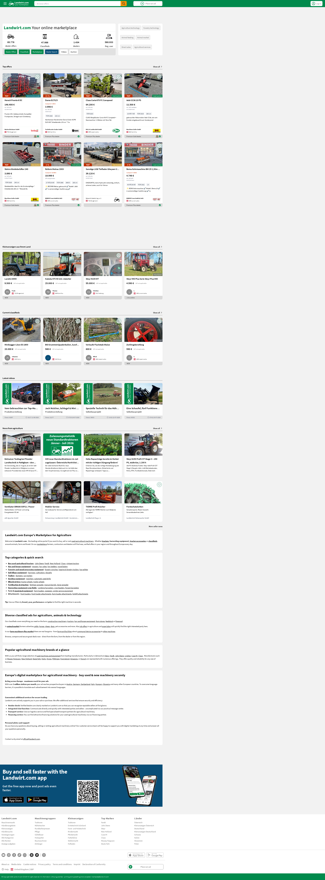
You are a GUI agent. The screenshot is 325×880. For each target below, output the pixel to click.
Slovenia (106, 684)
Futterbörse (72, 837)
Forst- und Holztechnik (77, 828)
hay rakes (43, 566)
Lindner (128, 655)
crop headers (59, 587)
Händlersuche (7, 831)
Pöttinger (56, 658)
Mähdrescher (40, 825)
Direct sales (126, 47)
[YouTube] (3, 855)
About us (5, 864)
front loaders (26, 594)
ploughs (48, 572)
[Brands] (37, 855)
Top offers (7, 66)
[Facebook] (14, 855)
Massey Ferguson (14, 658)
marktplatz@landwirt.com (100, 877)
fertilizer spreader (36, 584)
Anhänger (38, 843)
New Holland (55, 563)
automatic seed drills (42, 578)
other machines (109, 631)
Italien (136, 837)
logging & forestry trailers (69, 569)
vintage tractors (72, 563)
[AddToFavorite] (37, 76)
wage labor (106, 626)
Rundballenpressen (42, 828)
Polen (136, 843)
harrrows (31, 572)
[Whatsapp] (25, 855)
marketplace (42, 544)
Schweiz (137, 834)
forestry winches (51, 569)
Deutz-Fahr (105, 843)
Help (7, 869)
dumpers (19, 575)
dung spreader (62, 584)
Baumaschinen (41, 840)
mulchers (29, 578)
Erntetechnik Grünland (77, 825)
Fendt (47, 563)
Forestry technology (151, 28)
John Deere (39, 563)
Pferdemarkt (73, 834)
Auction (74, 51)
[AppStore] (13, 800)
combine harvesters (45, 587)
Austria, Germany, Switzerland (78, 684)
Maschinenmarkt (8, 822)
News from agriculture (13, 428)
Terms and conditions (62, 864)
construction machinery (57, 621)
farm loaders (39, 590)
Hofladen (71, 843)
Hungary (98, 684)
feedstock (109, 621)
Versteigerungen (8, 834)
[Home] (19, 4)
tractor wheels (26, 581)
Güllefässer (39, 834)
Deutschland (139, 828)
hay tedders (52, 566)
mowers (35, 566)
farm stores (100, 621)
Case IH (134, 655)
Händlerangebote (8, 825)
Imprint (77, 864)
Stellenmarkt (73, 840)
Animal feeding (127, 37)
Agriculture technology (131, 28)
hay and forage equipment (84, 621)
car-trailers (27, 575)
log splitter (83, 569)
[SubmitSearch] (124, 3)
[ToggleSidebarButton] (5, 4)
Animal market (143, 37)
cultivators (40, 572)
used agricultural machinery (82, 541)
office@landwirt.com (31, 739)
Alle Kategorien (8, 837)
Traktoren (38, 822)
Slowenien (138, 840)
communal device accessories (89, 631)
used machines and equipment (49, 655)
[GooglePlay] (37, 800)
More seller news (155, 526)
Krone (49, 658)
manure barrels (50, 584)
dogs (52, 626)
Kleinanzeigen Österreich (144, 825)
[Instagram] (9, 855)
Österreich (138, 822)
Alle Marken (6, 840)
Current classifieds (11, 312)
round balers (63, 566)
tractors (70, 621)
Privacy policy (44, 864)
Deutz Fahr (37, 658)
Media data (16, 864)
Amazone (74, 658)
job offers (83, 626)
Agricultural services (142, 47)
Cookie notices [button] (29, 864)
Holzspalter (39, 837)
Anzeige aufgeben (8, 843)
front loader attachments (41, 594)
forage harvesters (72, 587)
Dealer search (51, 51)
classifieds (24, 51)
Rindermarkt (73, 831)
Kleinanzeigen (7, 828)
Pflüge (37, 831)
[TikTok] (19, 855)
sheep (47, 626)
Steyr (107, 655)
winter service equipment (63, 590)
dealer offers (11, 51)
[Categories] (32, 855)
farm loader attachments (62, 594)
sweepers (48, 590)
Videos (64, 51)
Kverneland (64, 658)
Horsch (83, 658)
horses (41, 626)
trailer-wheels (38, 581)
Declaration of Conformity (93, 864)
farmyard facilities (64, 631)
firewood (119, 621)
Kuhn (44, 658)
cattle (36, 626)
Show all (156, 66)
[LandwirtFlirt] (44, 855)
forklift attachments (80, 594)
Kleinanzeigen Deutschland (145, 831)
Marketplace (37, 51)
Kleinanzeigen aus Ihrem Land (17, 246)
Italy (93, 684)
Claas (63, 563)
